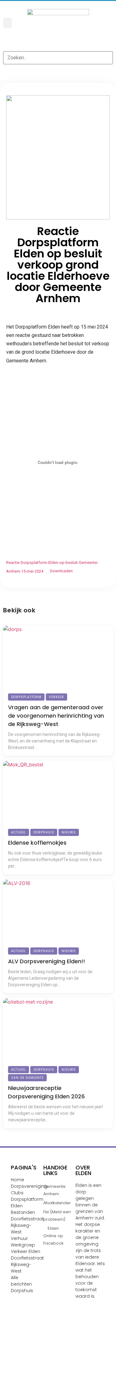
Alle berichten (21, 1280)
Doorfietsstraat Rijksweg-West (27, 1264)
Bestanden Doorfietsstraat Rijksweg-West (27, 1222)
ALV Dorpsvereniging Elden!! (46, 961)
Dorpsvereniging (29, 1186)
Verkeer (56, 697)
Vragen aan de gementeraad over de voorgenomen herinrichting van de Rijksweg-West (56, 715)
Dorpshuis (43, 832)
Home (17, 1180)
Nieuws (69, 832)
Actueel (18, 832)
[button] (7, 23)
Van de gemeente (27, 1077)
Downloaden (61, 571)
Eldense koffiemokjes (37, 843)
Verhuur (19, 1238)
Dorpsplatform (26, 697)
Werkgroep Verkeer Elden (25, 1248)
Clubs (17, 1193)
